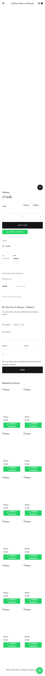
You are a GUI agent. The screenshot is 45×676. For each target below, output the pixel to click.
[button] (26, 205)
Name (5, 346)
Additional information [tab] (12, 273)
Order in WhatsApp (16, 232)
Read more (29, 426)
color (4, 206)
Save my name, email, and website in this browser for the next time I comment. (21, 362)
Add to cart (22, 225)
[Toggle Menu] (3, 3)
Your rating (6, 325)
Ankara (16, 258)
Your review (7, 332)
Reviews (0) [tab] (6, 279)
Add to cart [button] (7, 470)
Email (26, 346)
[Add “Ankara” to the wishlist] (40, 187)
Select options (8, 426)
